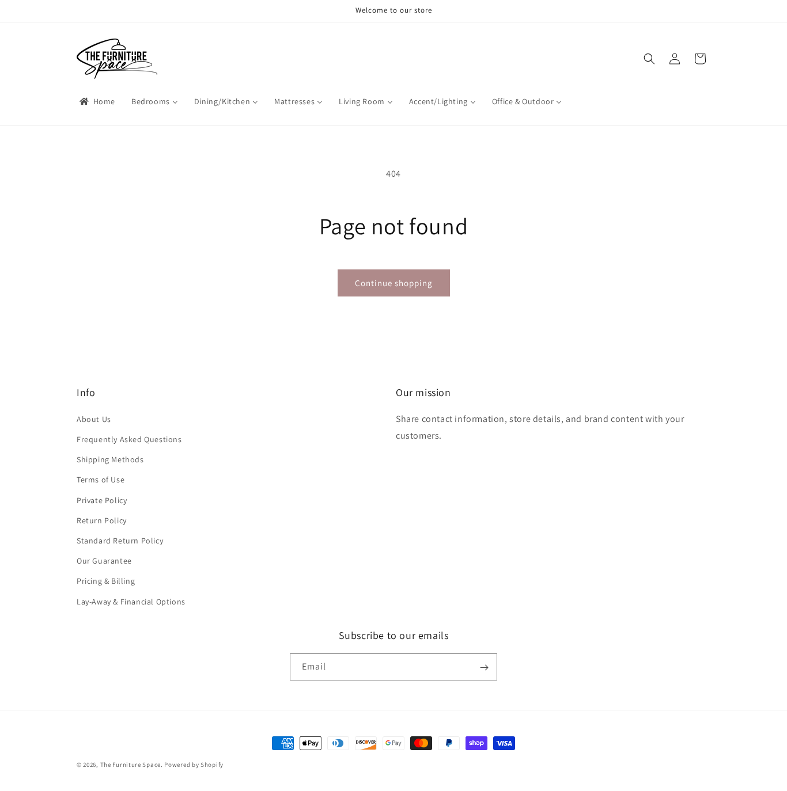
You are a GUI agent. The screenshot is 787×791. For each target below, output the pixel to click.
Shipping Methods (110, 459)
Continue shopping (394, 282)
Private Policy (102, 500)
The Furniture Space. (131, 764)
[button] (649, 58)
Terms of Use (100, 479)
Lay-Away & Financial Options (131, 601)
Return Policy (102, 520)
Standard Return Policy (120, 540)
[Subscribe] (484, 667)
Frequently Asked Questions (129, 439)
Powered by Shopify (194, 764)
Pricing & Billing (106, 581)
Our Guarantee (104, 561)
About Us (94, 418)
